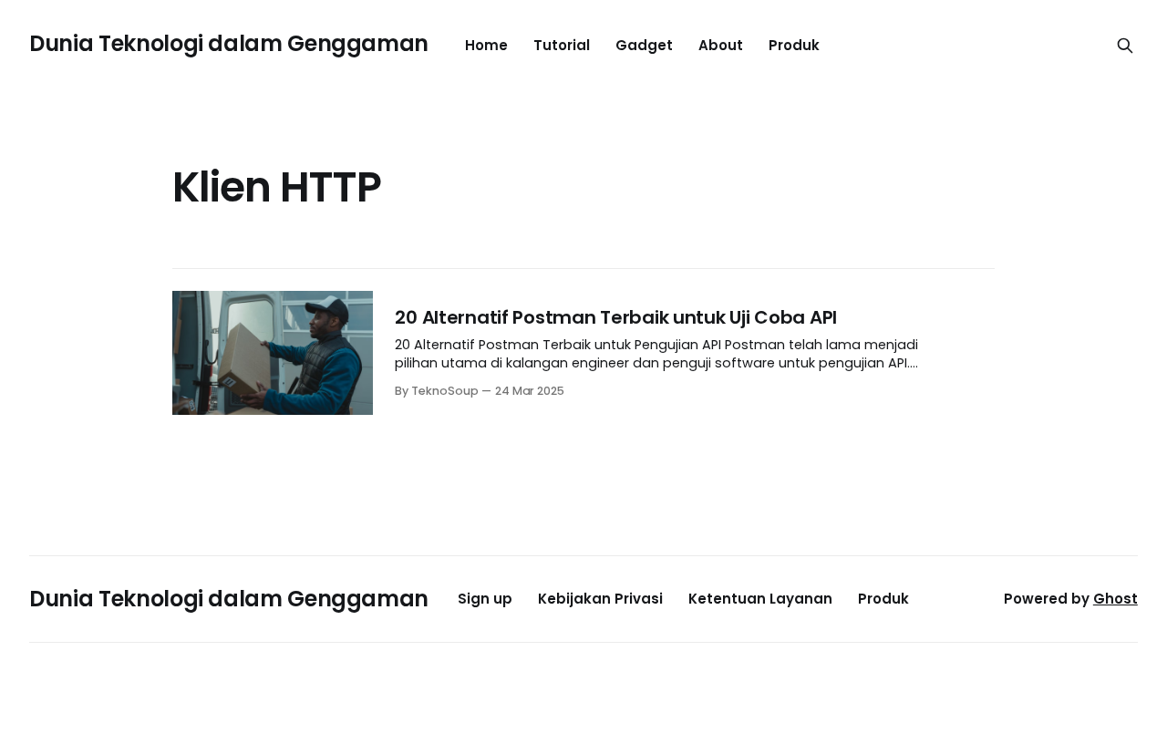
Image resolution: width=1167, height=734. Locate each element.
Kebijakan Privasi (600, 598)
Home (486, 45)
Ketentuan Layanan (760, 598)
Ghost (1115, 598)
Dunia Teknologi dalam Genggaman (229, 43)
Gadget (644, 45)
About (720, 45)
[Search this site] (1125, 45)
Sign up (485, 598)
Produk (794, 45)
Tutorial (561, 45)
